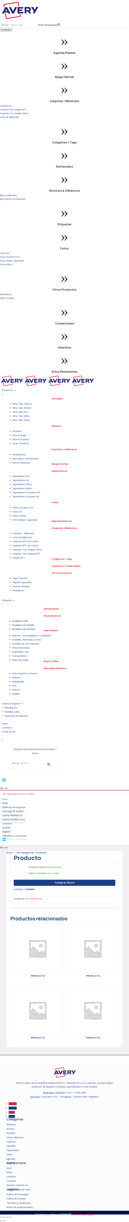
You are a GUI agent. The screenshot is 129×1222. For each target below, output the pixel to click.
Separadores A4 (20, 480)
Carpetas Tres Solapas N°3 (13, 109)
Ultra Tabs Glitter (21, 415)
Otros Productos (64, 289)
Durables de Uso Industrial (25, 643)
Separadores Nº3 (21, 476)
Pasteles (16, 677)
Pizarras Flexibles (21, 586)
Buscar (15, 763)
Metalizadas (18, 681)
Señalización (51, 608)
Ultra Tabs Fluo (20, 411)
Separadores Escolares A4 (25, 496)
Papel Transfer (7, 298)
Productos (6, 29)
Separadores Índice (22, 488)
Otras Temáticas (20, 443)
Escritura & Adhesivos (64, 190)
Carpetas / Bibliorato (64, 101)
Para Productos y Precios (25, 673)
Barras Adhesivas (8, 195)
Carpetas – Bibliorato (23, 533)
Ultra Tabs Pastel (21, 420)
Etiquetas (64, 224)
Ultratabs (57, 398)
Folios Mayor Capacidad (12, 260)
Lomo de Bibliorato (9, 117)
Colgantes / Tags (64, 142)
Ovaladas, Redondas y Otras (26, 639)
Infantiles (64, 347)
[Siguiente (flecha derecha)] (4, 1220)
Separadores (59, 471)
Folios (64, 248)
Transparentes (19, 655)
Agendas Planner (62, 521)
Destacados (64, 166)
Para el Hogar (19, 435)
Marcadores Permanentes (12, 198)
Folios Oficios (19, 515)
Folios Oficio (6, 264)
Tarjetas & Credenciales (66, 566)
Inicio (9, 852)
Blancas (16, 689)
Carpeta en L (6, 105)
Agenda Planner (64, 53)
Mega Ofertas (64, 77)
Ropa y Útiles (51, 661)
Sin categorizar (25, 852)
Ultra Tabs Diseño (21, 407)
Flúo (14, 685)
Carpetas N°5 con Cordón (25, 545)
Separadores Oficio (22, 484)
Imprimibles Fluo (20, 651)
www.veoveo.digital (83, 1214)
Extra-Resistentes (64, 371)
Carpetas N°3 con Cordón (25, 541)
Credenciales (64, 323)
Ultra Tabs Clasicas (22, 403)
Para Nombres (52, 615)
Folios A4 (4, 253)
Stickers (57, 426)
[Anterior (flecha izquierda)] (1, 1220)
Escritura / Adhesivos (64, 449)
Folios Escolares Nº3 (10, 256)
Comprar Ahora (64, 882)
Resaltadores (19, 454)
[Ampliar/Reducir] (1, 1217)
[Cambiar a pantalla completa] (4, 1217)
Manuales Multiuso (55, 668)
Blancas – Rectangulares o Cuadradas (31, 635)
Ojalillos (16, 693)
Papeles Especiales (22, 582)
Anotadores (5, 294)
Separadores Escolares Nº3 (26, 492)
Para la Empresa (20, 439)
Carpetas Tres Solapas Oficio (14, 113)
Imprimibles (51, 630)
